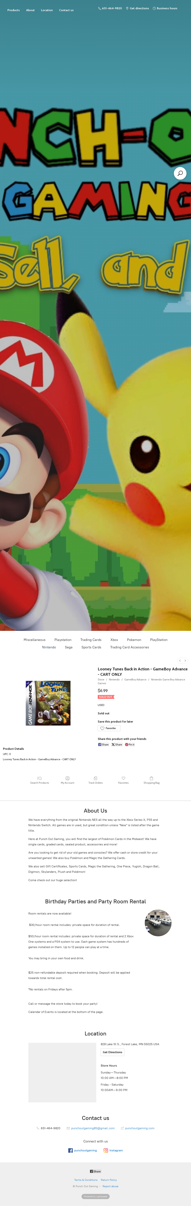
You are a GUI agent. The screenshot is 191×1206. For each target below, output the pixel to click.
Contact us (66, 10)
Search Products (39, 782)
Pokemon (134, 640)
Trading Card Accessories (129, 647)
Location (47, 10)
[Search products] (180, 173)
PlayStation (158, 640)
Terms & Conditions (86, 1180)
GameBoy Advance (135, 679)
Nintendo (49, 647)
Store (14, 8)
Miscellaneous (35, 640)
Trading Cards (90, 640)
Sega (69, 647)
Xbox (114, 640)
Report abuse (110, 1186)
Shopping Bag (151, 782)
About (30, 10)
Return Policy (109, 1180)
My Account (67, 782)
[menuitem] (180, 660)
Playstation (62, 640)
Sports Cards (91, 647)
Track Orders (95, 782)
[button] (109, 728)
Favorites (123, 782)
